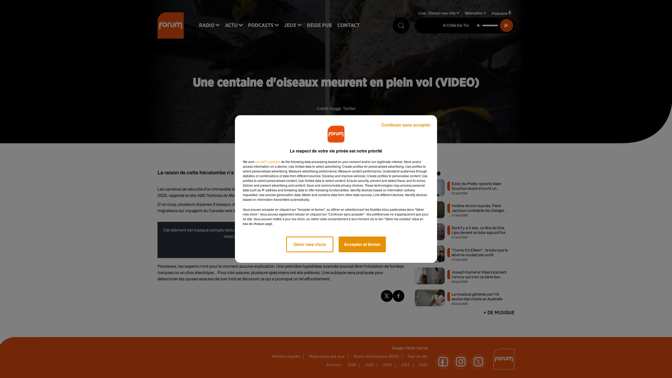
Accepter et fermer (362, 244)
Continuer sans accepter (405, 125)
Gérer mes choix (309, 244)
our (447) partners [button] (267, 161)
